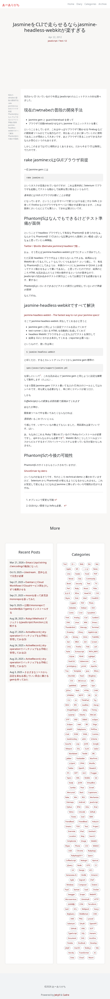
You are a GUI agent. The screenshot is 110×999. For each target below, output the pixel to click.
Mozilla (92, 763)
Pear (82, 787)
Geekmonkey (72, 739)
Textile (84, 753)
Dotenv (94, 885)
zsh (95, 647)
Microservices (70, 899)
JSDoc (68, 690)
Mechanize (94, 797)
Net (97, 564)
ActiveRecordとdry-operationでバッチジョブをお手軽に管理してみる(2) (29, 649)
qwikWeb (72, 685)
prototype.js (71, 666)
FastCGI (71, 661)
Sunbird (95, 617)
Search (92, 836)
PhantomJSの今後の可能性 (13, 137)
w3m (84, 739)
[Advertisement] (55, 68)
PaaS (67, 889)
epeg (85, 710)
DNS (68, 622)
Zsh (85, 642)
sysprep (71, 715)
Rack (81, 792)
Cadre (66, 994)
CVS (97, 593)
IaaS (67, 909)
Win (75, 797)
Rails (77, 690)
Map (82, 836)
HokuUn (95, 821)
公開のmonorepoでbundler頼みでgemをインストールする (29, 609)
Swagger (71, 894)
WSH (67, 705)
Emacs (94, 622)
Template (77, 671)
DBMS (84, 719)
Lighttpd (91, 656)
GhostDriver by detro (35, 470)
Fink (87, 647)
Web (81, 564)
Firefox (78, 647)
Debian (84, 608)
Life (66, 637)
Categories (90, 4)
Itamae (76, 889)
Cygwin (73, 603)
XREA (77, 642)
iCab (67, 734)
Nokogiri (84, 860)
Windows (70, 885)
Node (79, 865)
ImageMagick (72, 710)
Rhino (96, 671)
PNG (81, 919)
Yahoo (71, 812)
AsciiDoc (92, 938)
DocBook (81, 943)
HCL (75, 909)
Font (67, 617)
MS (77, 569)
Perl (68, 588)
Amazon (94, 875)
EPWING (70, 695)
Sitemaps (70, 802)
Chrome (80, 851)
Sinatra (68, 826)
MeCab (93, 715)
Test (61, 40)
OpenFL (81, 768)
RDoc (77, 593)
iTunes (73, 817)
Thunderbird (70, 627)
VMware (68, 749)
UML (83, 928)
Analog (76, 617)
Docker (96, 889)
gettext (84, 685)
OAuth (82, 923)
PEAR (81, 656)
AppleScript (92, 632)
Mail (85, 598)
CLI (68, 700)
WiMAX (96, 846)
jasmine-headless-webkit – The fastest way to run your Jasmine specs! (61, 315)
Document (72, 938)
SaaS (86, 889)
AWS (72, 919)
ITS (68, 773)
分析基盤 (71, 904)
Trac (67, 671)
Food (87, 574)
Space (90, 855)
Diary (79, 4)
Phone (77, 846)
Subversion (84, 661)
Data (72, 957)
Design (81, 870)
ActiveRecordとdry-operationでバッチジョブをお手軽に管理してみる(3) (29, 635)
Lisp (77, 744)
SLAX (87, 749)
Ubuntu (82, 715)
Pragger (94, 773)
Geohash (92, 831)
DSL (78, 749)
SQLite (71, 656)
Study (71, 783)
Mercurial (71, 792)
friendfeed (69, 821)
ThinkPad (85, 700)
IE (96, 695)
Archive (103, 4)
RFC (75, 705)
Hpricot (95, 860)
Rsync (67, 598)
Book (69, 583)
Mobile (87, 778)
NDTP (81, 695)
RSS (83, 797)
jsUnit (83, 666)
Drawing (70, 632)
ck (76, 700)
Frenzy (94, 710)
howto (77, 574)
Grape (82, 894)
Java (87, 671)
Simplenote (71, 841)
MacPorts (93, 758)
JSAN (86, 744)
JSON (80, 783)
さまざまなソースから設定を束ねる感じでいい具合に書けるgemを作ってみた (29, 676)
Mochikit (71, 676)
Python (69, 807)
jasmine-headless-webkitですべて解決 (13, 129)
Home (71, 4)
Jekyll (67, 948)
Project (95, 826)
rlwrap (96, 705)
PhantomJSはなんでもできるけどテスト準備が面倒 (13, 118)
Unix (68, 574)
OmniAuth (85, 899)
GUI (84, 773)
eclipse (95, 719)
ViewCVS (87, 593)
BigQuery (70, 914)
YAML (85, 734)
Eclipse (70, 724)
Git (96, 778)
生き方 (67, 593)
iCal (85, 617)
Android (82, 802)
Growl (91, 787)
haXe (68, 651)
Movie (71, 579)
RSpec (67, 846)
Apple (68, 569)
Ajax (93, 685)
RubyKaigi (92, 851)
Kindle (83, 875)
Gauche (68, 744)
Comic (71, 613)
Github (92, 812)
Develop (93, 943)
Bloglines (92, 676)
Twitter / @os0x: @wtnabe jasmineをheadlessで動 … (52, 246)
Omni (85, 637)
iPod (95, 807)
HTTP (96, 899)
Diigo (95, 724)
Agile (72, 880)
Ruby (77, 588)
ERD (75, 719)
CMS (95, 914)
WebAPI (93, 894)
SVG (82, 938)
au (94, 661)
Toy (95, 700)
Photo (91, 603)
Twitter (71, 768)
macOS (77, 948)
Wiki (85, 622)
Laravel (90, 919)
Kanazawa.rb (71, 875)
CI (66, 40)
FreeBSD (95, 598)
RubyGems (81, 729)
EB (89, 695)
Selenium (71, 923)
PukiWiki (95, 637)
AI (95, 953)
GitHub (73, 928)
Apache (94, 666)
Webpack (85, 909)
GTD (88, 865)
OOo (87, 807)
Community (90, 579)
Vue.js (96, 909)
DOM (76, 734)
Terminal (95, 627)
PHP (95, 574)
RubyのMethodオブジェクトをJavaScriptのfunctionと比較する (29, 622)
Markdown (73, 753)
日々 (73, 564)
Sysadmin (91, 613)
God (82, 817)
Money (75, 637)
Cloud (81, 957)
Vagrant (82, 880)
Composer (82, 885)
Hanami (93, 933)
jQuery (69, 865)
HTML (86, 690)
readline (85, 705)
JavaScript (52, 40)
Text (88, 583)
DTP (67, 719)
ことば (85, 569)
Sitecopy (83, 627)
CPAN (82, 763)
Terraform (92, 904)
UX (73, 870)
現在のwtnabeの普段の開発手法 (13, 98)
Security (79, 583)
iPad (82, 831)
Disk (76, 598)
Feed (82, 676)
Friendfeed (83, 821)
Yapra (69, 778)
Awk (79, 724)
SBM (91, 817)
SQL (83, 933)
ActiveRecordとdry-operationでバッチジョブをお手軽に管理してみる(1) (29, 662)
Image (83, 841)
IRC (93, 753)
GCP (91, 928)
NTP (76, 773)
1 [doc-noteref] (40, 375)
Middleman (83, 914)
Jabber (69, 758)
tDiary (80, 632)
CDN (81, 904)
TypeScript (72, 933)
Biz (89, 564)
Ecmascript (79, 651)
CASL (69, 647)
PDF (82, 603)
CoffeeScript (71, 860)
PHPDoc (94, 729)
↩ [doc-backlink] (55, 499)
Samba (73, 787)
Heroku (71, 953)
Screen (94, 642)
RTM (78, 807)
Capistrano (92, 792)
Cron (80, 613)
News (95, 569)
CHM (96, 690)
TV (96, 583)
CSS (71, 681)
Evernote (71, 831)
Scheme (94, 739)
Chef (92, 880)
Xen (68, 642)
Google (96, 744)
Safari (96, 749)
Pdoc (95, 588)
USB (70, 851)
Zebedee (72, 608)
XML (78, 778)
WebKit (94, 841)
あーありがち (9, 4)
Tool (65, 564)
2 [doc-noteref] (63, 437)
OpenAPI (93, 923)
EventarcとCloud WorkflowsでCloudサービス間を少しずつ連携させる (29, 586)
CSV (86, 846)
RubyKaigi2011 (77, 855)
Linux (77, 622)
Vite (97, 948)
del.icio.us (82, 681)
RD (87, 724)
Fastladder (80, 758)
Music (86, 588)
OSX (93, 608)
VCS (90, 870)
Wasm (91, 957)
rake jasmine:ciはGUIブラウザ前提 (13, 107)
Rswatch (92, 768)
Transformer (84, 953)
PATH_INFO (93, 651)
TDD (78, 826)
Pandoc (70, 943)
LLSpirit (72, 763)
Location (72, 836)
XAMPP (69, 729)
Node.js (88, 948)
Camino (95, 734)
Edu (79, 579)
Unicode (81, 812)
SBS (92, 681)
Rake (67, 797)
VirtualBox (91, 783)
